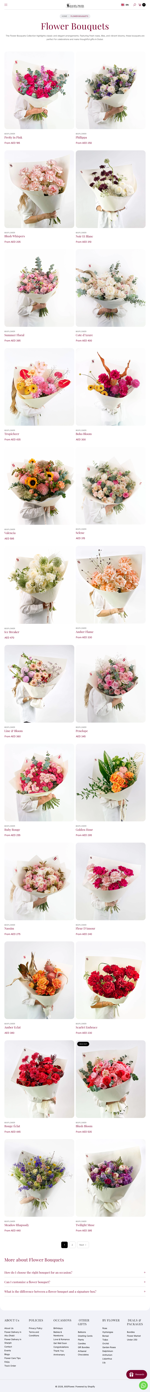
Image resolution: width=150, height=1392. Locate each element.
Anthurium (107, 1355)
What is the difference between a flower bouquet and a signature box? (50, 1291)
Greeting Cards (85, 1336)
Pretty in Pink (13, 137)
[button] (134, 5)
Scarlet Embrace (86, 1027)
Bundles (131, 1332)
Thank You (58, 1351)
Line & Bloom (13, 731)
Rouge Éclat (12, 1126)
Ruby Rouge (12, 829)
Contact (8, 1346)
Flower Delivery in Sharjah (12, 1341)
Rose (104, 1328)
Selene (80, 533)
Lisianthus (107, 1358)
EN (127, 4)
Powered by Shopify (85, 1386)
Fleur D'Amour (85, 928)
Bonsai (105, 1336)
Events (7, 1350)
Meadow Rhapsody (16, 1225)
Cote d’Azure (84, 335)
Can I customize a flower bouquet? (27, 1282)
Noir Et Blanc (84, 236)
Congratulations (61, 1347)
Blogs (7, 1354)
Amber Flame (84, 632)
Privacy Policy (35, 1328)
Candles (82, 1343)
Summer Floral (14, 335)
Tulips (105, 1339)
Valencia (10, 533)
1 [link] (64, 1245)
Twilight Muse (85, 1225)
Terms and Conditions (34, 1334)
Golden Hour (84, 829)
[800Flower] (75, 4)
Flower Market (134, 1336)
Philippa (81, 137)
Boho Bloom (84, 434)
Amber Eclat (12, 1027)
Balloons (82, 1332)
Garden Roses (109, 1347)
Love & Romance (61, 1339)
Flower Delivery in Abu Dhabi (12, 1334)
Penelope (82, 731)
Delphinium (107, 1351)
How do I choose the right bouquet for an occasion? (38, 1272)
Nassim (9, 928)
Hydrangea (107, 1332)
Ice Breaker (11, 632)
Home (64, 16)
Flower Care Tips (12, 1358)
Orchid (105, 1343)
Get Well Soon (60, 1343)
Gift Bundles (84, 1347)
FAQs (7, 1362)
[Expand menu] (6, 5)
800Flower (69, 1386)
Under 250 (132, 1339)
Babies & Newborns (58, 1334)
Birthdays (58, 1328)
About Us (8, 1328)
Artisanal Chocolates (83, 1353)
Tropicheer (11, 434)
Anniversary (59, 1354)
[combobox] (125, 5)
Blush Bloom (84, 1126)
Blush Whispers (14, 236)
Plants (81, 1339)
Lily (104, 1362)
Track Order (10, 1365)
